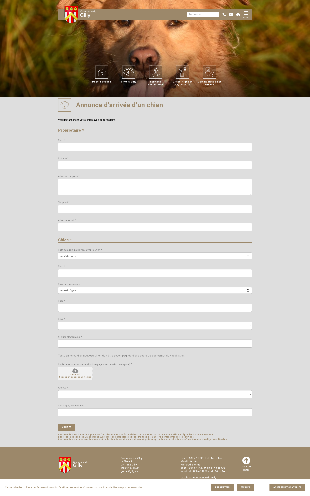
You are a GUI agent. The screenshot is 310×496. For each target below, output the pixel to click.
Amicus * (63, 387)
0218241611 (132, 468)
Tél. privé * (64, 202)
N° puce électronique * (70, 337)
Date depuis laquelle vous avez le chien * (80, 250)
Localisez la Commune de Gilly (198, 477)
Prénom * (63, 158)
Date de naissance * (69, 284)
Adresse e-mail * (67, 220)
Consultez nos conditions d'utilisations (102, 487)
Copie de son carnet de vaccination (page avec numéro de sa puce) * (95, 364)
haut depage (246, 468)
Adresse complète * (69, 176)
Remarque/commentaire (71, 405)
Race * (61, 301)
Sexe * (61, 319)
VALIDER (66, 427)
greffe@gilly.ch (129, 471)
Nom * (61, 140)
